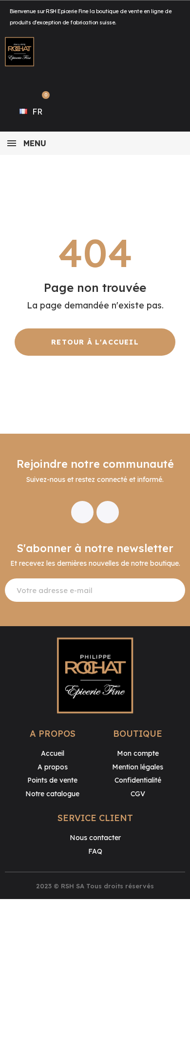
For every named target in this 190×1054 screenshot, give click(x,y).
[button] (95, 342)
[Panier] (41, 98)
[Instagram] (107, 512)
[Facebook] (82, 512)
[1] (172, 590)
